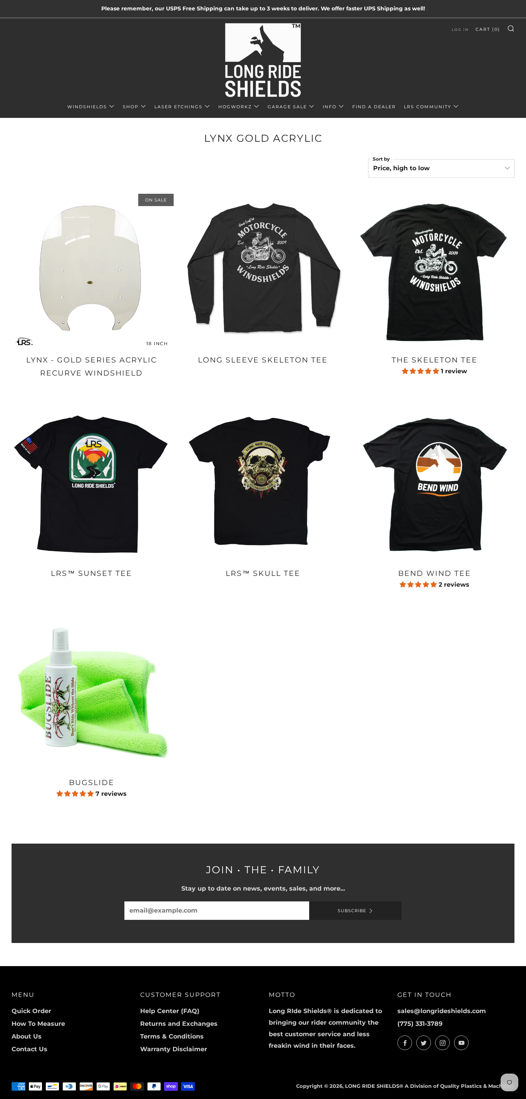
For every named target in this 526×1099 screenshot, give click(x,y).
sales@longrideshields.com (441, 1011)
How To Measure (38, 1023)
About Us (27, 1036)
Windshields (87, 106)
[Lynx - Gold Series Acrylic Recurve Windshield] (91, 269)
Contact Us (29, 1049)
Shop (131, 106)
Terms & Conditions (172, 1036)
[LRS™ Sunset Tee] (91, 482)
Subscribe (352, 910)
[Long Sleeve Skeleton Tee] (263, 269)
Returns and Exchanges (179, 1023)
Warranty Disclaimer (173, 1049)
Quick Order (31, 1011)
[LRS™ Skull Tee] (263, 482)
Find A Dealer (374, 106)
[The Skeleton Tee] (434, 269)
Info (330, 106)
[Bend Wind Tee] (434, 482)
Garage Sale (287, 106)
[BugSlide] (91, 691)
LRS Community (427, 106)
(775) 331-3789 (419, 1023)
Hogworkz (235, 106)
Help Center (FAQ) (169, 1011)
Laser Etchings (178, 106)
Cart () (488, 29)
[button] (421, 371)
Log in (460, 29)
